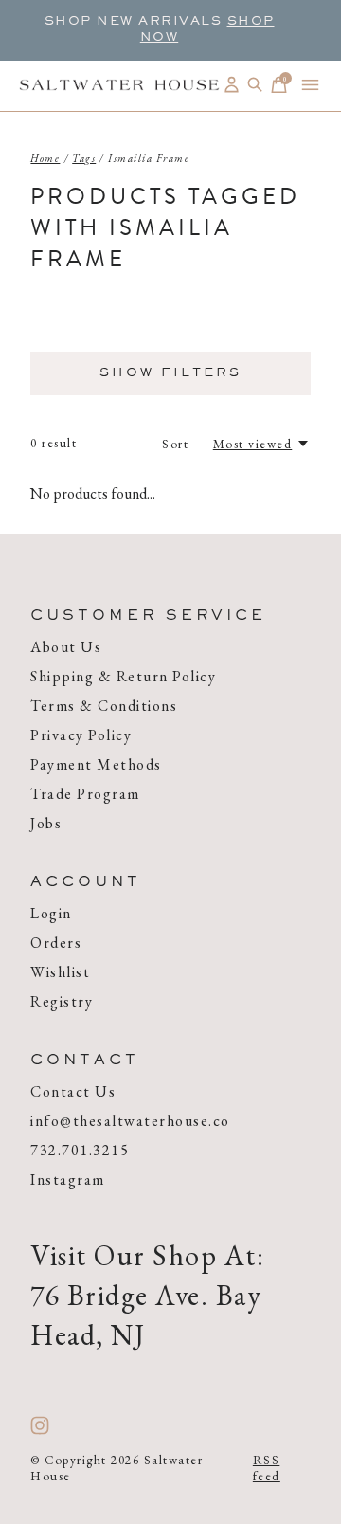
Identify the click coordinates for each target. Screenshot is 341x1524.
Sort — (184, 444)
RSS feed (266, 1468)
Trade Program (85, 794)
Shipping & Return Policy (123, 676)
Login (51, 913)
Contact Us (73, 1091)
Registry (61, 1001)
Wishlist (60, 972)
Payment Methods (96, 764)
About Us (65, 647)
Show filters (170, 373)
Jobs (46, 823)
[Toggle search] (255, 85)
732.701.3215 (79, 1150)
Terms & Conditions (103, 706)
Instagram (67, 1179)
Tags (84, 158)
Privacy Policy (81, 735)
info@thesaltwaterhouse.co (130, 1121)
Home (45, 158)
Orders (55, 942)
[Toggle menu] (310, 85)
